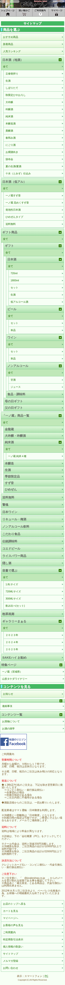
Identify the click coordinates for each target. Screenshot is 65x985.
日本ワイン (9, 512)
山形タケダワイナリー (14, 678)
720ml (14, 273)
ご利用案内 (9, 932)
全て (5, 66)
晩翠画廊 (8, 614)
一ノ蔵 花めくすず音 (17, 202)
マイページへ (10, 918)
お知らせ (8, 693)
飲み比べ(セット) (15, 605)
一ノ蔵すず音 (13, 195)
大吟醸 (9, 102)
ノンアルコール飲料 (15, 526)
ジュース (16, 387)
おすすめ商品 (10, 37)
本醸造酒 (11, 123)
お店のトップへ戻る (14, 903)
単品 (13, 330)
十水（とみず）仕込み (18, 173)
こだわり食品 (11, 534)
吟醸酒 (9, 109)
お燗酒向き (12, 152)
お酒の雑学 (8, 728)
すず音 (9, 483)
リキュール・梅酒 (14, 519)
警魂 (5, 504)
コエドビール (11, 548)
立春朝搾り (12, 73)
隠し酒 (6, 563)
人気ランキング (12, 51)
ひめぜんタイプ (14, 217)
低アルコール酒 (19, 301)
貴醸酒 (9, 130)
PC (46, 976)
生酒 (8, 80)
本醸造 (9, 463)
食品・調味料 (16, 394)
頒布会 (9, 159)
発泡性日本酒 (13, 209)
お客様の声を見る (13, 925)
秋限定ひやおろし (16, 95)
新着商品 (8, 44)
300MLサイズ (13, 598)
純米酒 (9, 116)
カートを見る (10, 911)
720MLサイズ (13, 591)
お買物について (11, 721)
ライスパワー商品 (14, 555)
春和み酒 (11, 137)
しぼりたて (12, 88)
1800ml (15, 280)
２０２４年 (12, 642)
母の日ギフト (14, 401)
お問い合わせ (10, 968)
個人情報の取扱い (13, 946)
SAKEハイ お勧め (14, 657)
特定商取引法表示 (13, 939)
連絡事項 (7, 706)
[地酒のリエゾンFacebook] (13, 741)
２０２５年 (12, 649)
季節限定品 (12, 476)
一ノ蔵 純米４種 (17, 456)
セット (14, 287)
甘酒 (13, 379)
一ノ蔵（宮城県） (12, 671)
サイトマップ (10, 953)
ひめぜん (11, 489)
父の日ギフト (14, 407)
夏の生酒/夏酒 (13, 166)
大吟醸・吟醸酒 (15, 435)
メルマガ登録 (10, 960)
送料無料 (11, 224)
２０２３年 (12, 635)
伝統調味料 (9, 541)
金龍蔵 (9, 429)
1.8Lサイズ (12, 584)
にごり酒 (11, 145)
